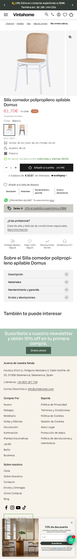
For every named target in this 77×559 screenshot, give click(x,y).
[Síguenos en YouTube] (18, 507)
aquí (52, 200)
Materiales (25, 191)
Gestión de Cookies (52, 421)
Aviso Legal (48, 427)
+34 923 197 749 (27, 382)
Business (9, 455)
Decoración (11, 427)
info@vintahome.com (41, 389)
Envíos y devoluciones (62, 191)
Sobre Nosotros (13, 476)
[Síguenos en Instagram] (12, 507)
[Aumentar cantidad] (15, 167)
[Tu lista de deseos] (65, 15)
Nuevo (8, 404)
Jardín (7, 444)
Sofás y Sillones (13, 421)
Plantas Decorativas (16, 438)
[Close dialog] (71, 522)
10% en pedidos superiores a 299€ (45, 208)
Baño (7, 449)
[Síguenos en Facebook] (6, 507)
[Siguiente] (72, 5)
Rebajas (9, 410)
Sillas (29, 23)
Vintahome (10, 23)
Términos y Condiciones (55, 410)
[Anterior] (4, 5)
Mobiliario (20, 23)
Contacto (9, 482)
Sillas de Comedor (40, 23)
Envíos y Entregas (14, 487)
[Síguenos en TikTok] (24, 507)
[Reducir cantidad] (6, 167)
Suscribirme (56, 543)
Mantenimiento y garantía (42, 191)
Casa (7, 470)
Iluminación (11, 432)
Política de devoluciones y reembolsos (56, 441)
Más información (17, 229)
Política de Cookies (52, 416)
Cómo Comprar (13, 493)
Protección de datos (53, 432)
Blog (6, 499)
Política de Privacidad (54, 404)
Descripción (11, 191)
